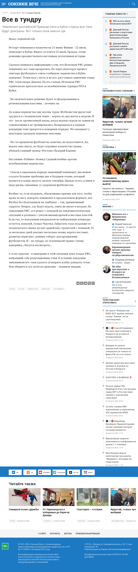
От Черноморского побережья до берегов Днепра (56, 512)
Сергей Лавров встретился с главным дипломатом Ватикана (120, 74)
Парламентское (118, 521)
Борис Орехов (34, 13)
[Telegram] (85, 283)
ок (32, 472)
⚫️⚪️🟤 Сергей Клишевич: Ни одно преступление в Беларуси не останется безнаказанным (119, 332)
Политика (108, 147)
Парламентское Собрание (118, 91)
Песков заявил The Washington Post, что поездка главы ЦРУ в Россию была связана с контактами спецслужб (121, 391)
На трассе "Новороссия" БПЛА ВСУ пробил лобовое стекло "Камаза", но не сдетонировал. (119, 315)
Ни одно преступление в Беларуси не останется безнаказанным (120, 272)
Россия (21, 289)
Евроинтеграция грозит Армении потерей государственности (123, 251)
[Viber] (89, 283)
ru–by (75, 472)
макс (90, 472)
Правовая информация (88, 534)
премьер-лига (32, 289)
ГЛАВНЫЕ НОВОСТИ (115, 14)
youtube (46, 472)
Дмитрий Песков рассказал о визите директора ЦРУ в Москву (121, 46)
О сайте (42, 534)
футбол (12, 289)
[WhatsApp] (93, 283)
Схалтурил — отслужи (89, 509)
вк (17, 472)
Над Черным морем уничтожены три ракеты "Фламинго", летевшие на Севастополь (119, 457)
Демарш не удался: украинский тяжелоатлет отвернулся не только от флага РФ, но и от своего (118, 350)
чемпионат (45, 289)
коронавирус (58, 289)
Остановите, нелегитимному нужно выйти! (116, 181)
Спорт (5, 13)
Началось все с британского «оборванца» (120, 217)
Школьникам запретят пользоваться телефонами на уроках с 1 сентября (121, 441)
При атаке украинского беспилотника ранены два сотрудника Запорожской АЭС (120, 60)
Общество (81, 521)
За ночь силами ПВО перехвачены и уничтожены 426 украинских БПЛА (120, 409)
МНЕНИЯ (107, 206)
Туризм (12, 521)
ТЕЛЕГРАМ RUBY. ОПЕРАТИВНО (111, 301)
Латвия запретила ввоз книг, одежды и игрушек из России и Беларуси (120, 365)
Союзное (47, 521)
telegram (61, 472)
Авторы (68, 534)
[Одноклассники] (81, 283)
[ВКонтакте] (78, 283)
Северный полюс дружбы (24, 509)
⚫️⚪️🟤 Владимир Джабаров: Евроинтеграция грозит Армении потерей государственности (120, 425)
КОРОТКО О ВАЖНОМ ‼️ (119, 377)
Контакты (55, 534)
